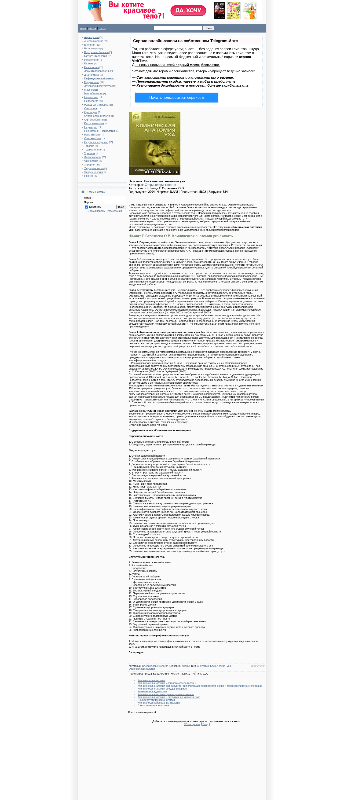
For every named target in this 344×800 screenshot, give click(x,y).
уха (229, 665)
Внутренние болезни (96, 52)
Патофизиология (94, 123)
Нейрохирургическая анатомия (156, 699)
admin (185, 665)
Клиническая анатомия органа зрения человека (166, 694)
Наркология (91, 97)
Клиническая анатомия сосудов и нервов (162, 688)
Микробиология (93, 93)
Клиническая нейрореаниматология (159, 702)
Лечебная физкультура (98, 85)
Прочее (88, 175)
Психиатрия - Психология (99, 130)
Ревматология (92, 134)
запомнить (95, 206)
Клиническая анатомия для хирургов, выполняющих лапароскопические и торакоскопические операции (200, 685)
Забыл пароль (96, 210)
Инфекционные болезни (98, 78)
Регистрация (114, 210)
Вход (205, 724)
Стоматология (92, 138)
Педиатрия (90, 127)
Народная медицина (96, 104)
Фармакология (92, 157)
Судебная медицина (96, 142)
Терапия (89, 145)
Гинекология (91, 67)
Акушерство (91, 37)
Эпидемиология (93, 172)
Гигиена (88, 63)
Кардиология (91, 82)
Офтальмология (94, 119)
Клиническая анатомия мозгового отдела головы (167, 683)
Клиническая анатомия (151, 680)
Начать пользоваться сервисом (176, 97)
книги (83, 28)
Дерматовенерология (97, 71)
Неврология (91, 100)
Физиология (91, 160)
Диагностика (91, 74)
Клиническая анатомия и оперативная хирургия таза (169, 697)
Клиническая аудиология (152, 691)
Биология (89, 44)
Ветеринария (92, 48)
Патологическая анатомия (153, 705)
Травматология (93, 149)
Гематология (91, 59)
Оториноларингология (97, 115)
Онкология (90, 108)
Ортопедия (90, 112)
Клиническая (217, 665)
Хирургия (89, 164)
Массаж (89, 89)
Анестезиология (93, 41)
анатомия (203, 665)
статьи (92, 28)
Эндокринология (94, 168)
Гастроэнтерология (95, 56)
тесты (102, 28)
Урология (89, 153)
